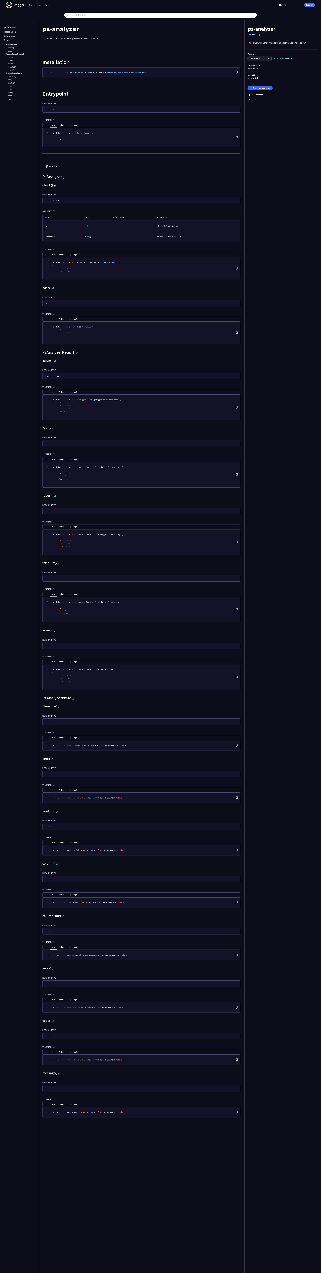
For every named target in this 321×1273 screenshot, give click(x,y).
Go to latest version (283, 58)
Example (49, 120)
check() (11, 47)
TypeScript (72, 125)
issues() (11, 57)
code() (10, 96)
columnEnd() (13, 89)
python (61, 125)
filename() (12, 76)
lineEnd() (11, 83)
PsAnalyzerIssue (14, 73)
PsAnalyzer (11, 44)
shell (46, 125)
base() (10, 51)
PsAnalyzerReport (15, 54)
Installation (10, 31)
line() (10, 80)
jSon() (10, 60)
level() (10, 92)
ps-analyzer (10, 27)
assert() (11, 70)
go (53, 125)
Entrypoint (9, 36)
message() (12, 99)
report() (11, 63)
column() (11, 86)
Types (7, 40)
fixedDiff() (12, 67)
